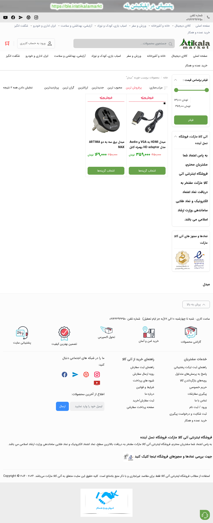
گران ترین (68, 87)
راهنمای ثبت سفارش (142, 367)
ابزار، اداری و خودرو (44, 25)
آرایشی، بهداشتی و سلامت (76, 25)
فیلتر (190, 120)
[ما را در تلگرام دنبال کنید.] (21, 17)
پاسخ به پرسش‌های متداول (191, 374)
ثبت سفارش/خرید (143, 400)
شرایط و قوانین (145, 387)
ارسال (62, 406)
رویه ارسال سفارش (143, 374)
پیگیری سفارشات (197, 394)
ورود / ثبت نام (198, 407)
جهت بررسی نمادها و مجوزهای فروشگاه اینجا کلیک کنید (173, 456)
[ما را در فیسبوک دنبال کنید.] (13, 17)
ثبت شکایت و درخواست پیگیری (188, 414)
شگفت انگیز (21, 25)
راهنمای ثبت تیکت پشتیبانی (190, 367)
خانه (165, 78)
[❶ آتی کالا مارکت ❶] (194, 43)
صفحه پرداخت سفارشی (140, 407)
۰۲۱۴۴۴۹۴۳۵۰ (194, 19)
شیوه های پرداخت (143, 380)
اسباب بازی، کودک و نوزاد (112, 25)
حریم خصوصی (198, 387)
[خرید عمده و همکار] (106, 503)
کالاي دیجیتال (183, 25)
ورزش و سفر (139, 25)
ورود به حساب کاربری (33, 43)
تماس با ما (201, 400)
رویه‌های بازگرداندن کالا (193, 380)
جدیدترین (98, 87)
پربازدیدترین (51, 87)
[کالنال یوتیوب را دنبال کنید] (5, 17)
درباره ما (149, 394)
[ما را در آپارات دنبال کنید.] (28, 17)
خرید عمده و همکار (199, 32)
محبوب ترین (115, 87)
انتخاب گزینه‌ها (147, 170)
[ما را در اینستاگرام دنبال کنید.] (36, 17)
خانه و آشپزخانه (160, 25)
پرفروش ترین (134, 87)
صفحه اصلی (203, 25)
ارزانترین (83, 87)
